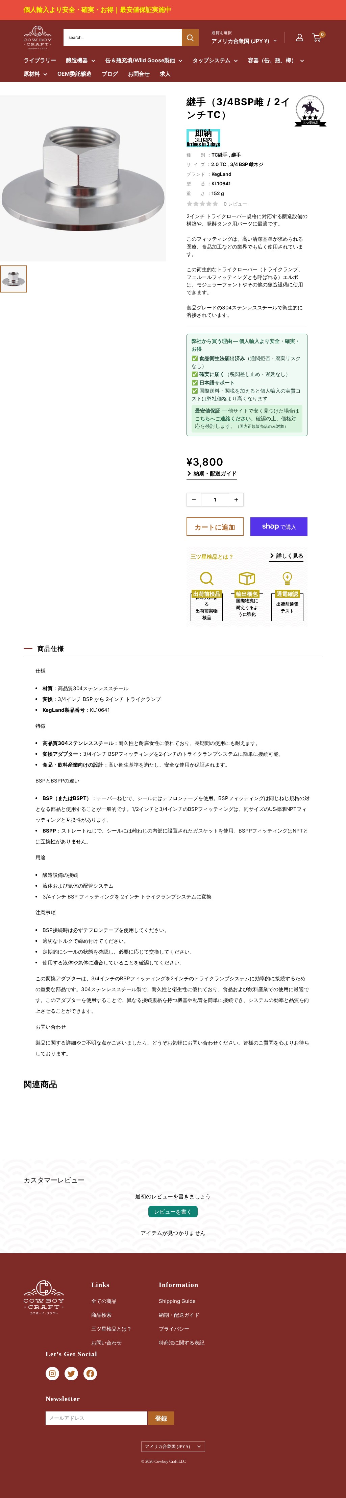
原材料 (32, 73)
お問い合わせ (106, 1342)
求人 (165, 73)
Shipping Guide (177, 1301)
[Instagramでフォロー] (52, 1374)
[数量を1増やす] (236, 499)
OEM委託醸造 (74, 73)
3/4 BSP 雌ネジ (246, 164)
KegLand (221, 174)
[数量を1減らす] (194, 499)
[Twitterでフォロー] (71, 1374)
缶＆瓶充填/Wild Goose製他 (140, 60)
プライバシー (174, 1329)
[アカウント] (299, 37)
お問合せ (139, 73)
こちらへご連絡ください (223, 418)
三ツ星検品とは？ (111, 1329)
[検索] (190, 37)
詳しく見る (289, 555)
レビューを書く (173, 1211)
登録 (161, 1418)
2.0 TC (218, 164)
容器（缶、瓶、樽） (272, 60)
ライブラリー (40, 60)
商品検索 (101, 1315)
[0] (317, 37)
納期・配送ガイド (215, 473)
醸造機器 (77, 60)
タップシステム (211, 60)
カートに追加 (215, 527)
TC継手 (219, 155)
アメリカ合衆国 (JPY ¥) (167, 1446)
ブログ (110, 73)
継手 (236, 155)
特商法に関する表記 (181, 1342)
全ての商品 (104, 1301)
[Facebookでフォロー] (90, 1374)
